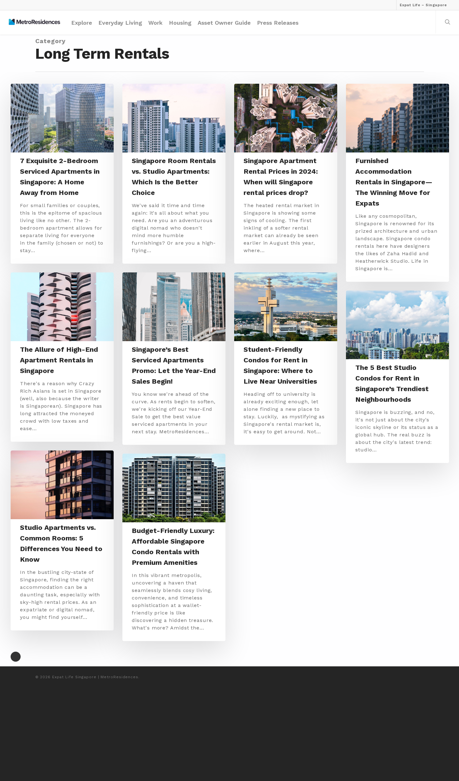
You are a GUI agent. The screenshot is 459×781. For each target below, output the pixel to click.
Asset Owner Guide (224, 22)
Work (155, 22)
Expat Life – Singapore (423, 5)
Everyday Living (120, 22)
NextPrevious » (16, 657)
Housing (180, 22)
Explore (81, 22)
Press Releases (278, 22)
